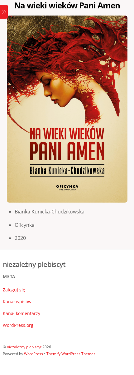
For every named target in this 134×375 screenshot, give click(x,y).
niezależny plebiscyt (24, 347)
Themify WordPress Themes (70, 353)
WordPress (33, 353)
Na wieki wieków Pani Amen (67, 5)
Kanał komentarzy (21, 313)
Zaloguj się (14, 290)
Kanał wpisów (17, 301)
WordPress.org (18, 325)
